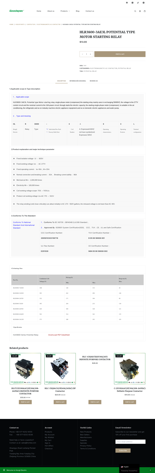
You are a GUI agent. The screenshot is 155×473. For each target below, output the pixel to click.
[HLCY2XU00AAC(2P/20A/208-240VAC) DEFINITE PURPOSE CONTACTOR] (25, 368)
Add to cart (120, 54)
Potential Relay (124, 68)
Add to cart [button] (25, 402)
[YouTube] (144, 3)
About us (50, 11)
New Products (85, 432)
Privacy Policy (85, 446)
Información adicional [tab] (78, 81)
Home (39, 11)
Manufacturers (86, 437)
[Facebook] (127, 3)
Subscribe (123, 450)
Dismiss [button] (150, 470)
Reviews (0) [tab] (94, 81)
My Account (49, 435)
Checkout (49, 448)
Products (64, 11)
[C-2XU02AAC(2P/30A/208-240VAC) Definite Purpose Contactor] (130, 368)
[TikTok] (138, 3)
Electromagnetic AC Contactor (103, 68)
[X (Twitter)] (133, 3)
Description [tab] (61, 81)
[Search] (135, 11)
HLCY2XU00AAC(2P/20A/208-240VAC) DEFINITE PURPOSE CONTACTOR (25, 391)
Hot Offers (49, 446)
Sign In (47, 443)
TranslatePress (133, 471)
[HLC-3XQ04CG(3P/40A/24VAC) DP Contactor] (60, 368)
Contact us (90, 11)
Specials (83, 443)
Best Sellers (84, 435)
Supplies (83, 440)
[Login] (140, 11)
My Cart (48, 440)
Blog (77, 11)
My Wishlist (49, 437)
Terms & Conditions (88, 448)
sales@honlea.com (28, 443)
